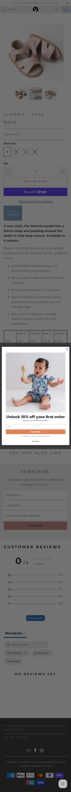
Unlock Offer (35, 431)
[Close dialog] (67, 349)
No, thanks (35, 441)
